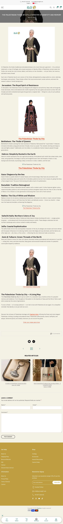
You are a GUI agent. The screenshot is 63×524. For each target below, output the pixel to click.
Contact (3, 465)
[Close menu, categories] (2, 515)
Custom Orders (36, 462)
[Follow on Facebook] (33, 499)
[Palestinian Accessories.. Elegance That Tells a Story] (23, 349)
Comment (4, 412)
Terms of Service (5, 482)
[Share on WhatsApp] (33, 341)
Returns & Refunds (6, 459)
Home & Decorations (37, 459)
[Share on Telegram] (29, 341)
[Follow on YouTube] (39, 499)
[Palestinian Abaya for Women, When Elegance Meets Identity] (40, 349)
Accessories (35, 457)
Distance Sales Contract (7, 468)
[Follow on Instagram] (36, 499)
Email (35, 405)
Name (3, 405)
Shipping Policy (5, 457)
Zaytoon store (34, 314)
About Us (3, 454)
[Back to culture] (31, 349)
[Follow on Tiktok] (42, 499)
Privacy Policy (4, 479)
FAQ (2, 462)
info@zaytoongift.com (38, 1)
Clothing (34, 454)
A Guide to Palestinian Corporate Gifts (15, 383)
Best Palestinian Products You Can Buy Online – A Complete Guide (47, 384)
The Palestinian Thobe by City (31, 168)
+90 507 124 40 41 (26, 1)
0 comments (56, 334)
